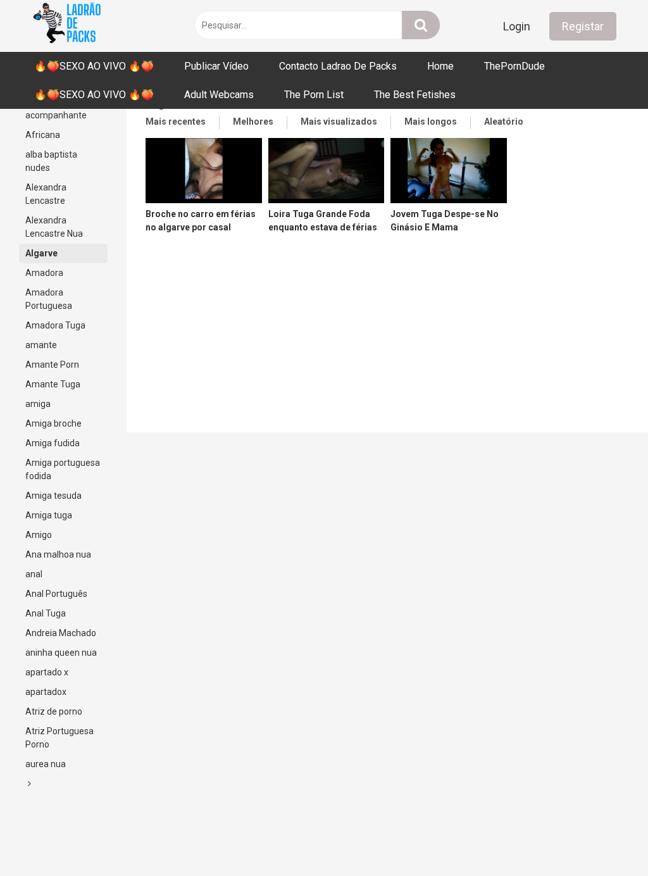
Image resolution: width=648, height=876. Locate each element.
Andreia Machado (60, 633)
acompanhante (56, 115)
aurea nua (45, 764)
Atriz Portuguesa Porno (59, 737)
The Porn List (314, 95)
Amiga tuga (48, 515)
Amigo (38, 535)
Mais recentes (176, 121)
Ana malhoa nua (58, 554)
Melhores (253, 121)
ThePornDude (514, 66)
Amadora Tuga (55, 325)
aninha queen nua (61, 653)
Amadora (44, 273)
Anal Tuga (45, 613)
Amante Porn (52, 365)
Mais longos (430, 121)
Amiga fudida (52, 443)
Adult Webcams (219, 95)
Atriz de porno (53, 711)
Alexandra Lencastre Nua (54, 227)
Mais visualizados (339, 121)
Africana (42, 135)
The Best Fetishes (415, 95)
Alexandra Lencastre (45, 194)
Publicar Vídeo (216, 66)
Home (440, 66)
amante (41, 345)
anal (33, 574)
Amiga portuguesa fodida (62, 469)
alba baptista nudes (51, 161)
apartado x (46, 672)
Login (516, 26)
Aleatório (503, 121)
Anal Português (56, 594)
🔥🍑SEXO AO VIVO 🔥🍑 (94, 66)
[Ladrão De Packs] (66, 26)
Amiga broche (53, 423)
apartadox (45, 692)
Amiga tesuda (53, 496)
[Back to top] (606, 838)
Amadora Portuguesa (48, 299)
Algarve (41, 253)
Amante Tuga (52, 384)
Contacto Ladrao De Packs (338, 66)
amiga (38, 404)
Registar (583, 26)
